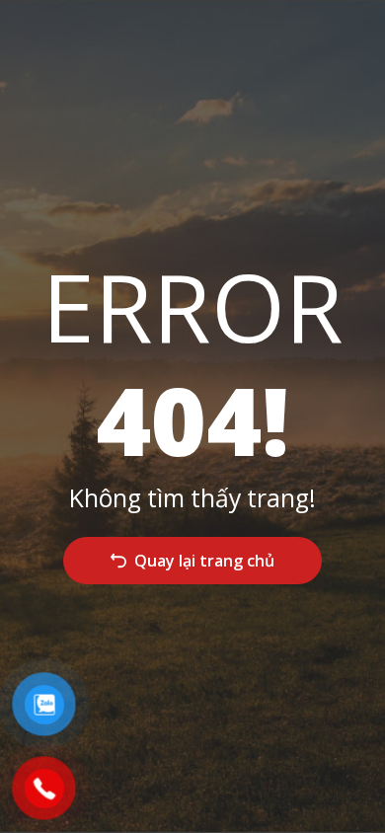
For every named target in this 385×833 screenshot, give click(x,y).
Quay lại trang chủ (204, 560)
